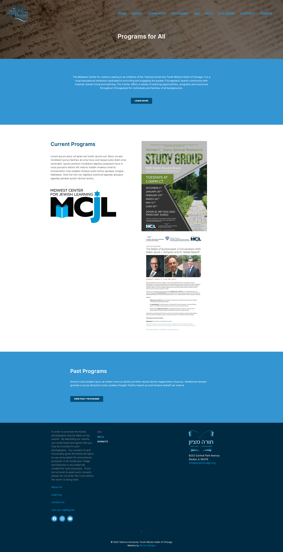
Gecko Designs (148, 545)
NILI (196, 13)
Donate (266, 13)
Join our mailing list (62, 509)
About (137, 13)
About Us (56, 487)
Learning (56, 494)
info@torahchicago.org (202, 462)
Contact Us (57, 502)
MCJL (209, 13)
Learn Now (157, 13)
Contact (247, 13)
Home (122, 13)
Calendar (227, 13)
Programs (180, 13)
